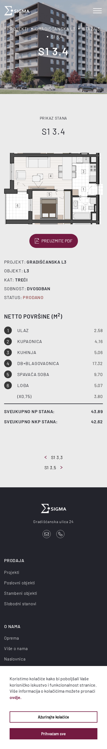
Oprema (11, 637)
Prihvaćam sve (53, 733)
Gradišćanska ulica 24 (53, 521)
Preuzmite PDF (56, 240)
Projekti (17, 28)
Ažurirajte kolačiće (53, 717)
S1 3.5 (50, 467)
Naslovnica (15, 658)
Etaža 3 (91, 28)
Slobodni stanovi (20, 603)
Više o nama (16, 648)
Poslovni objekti (19, 582)
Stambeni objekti (20, 593)
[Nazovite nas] (60, 534)
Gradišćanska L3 (55, 28)
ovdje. (15, 697)
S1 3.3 (57, 457)
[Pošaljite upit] (46, 534)
